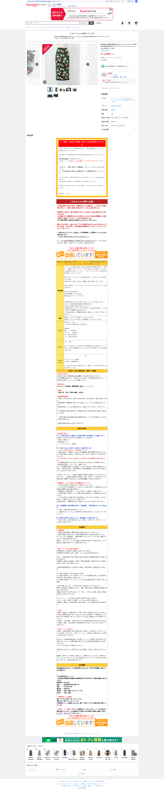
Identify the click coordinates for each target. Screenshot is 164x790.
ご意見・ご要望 (87, 785)
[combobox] (52, 23)
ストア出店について (77, 785)
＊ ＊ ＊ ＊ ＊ (110, 75)
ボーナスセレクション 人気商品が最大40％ (66, 6)
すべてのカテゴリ (83, 23)
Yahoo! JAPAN (109, 1)
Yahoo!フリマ (77, 781)
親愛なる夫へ (132, 1)
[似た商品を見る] (44, 82)
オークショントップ (30, 27)
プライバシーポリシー (62, 784)
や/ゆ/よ (52, 27)
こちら (118, 88)
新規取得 (59, 4)
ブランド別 (46, 27)
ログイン (50, 6)
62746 (117, 77)
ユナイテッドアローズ (60, 27)
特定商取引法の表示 (66, 785)
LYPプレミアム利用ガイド (93, 784)
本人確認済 (124, 77)
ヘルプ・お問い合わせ (97, 785)
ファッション (39, 27)
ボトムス (73, 27)
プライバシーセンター (74, 784)
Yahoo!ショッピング (88, 781)
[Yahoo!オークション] (36, 4)
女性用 (68, 27)
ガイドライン (104, 784)
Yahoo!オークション (65, 781)
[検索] (136, 1)
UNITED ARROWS (104, 50)
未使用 (113, 109)
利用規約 (83, 784)
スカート (79, 27)
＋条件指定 (98, 23)
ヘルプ (115, 1)
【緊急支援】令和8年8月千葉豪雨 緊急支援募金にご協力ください (43, 1)
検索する (91, 23)
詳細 (127, 66)
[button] (118, 129)
